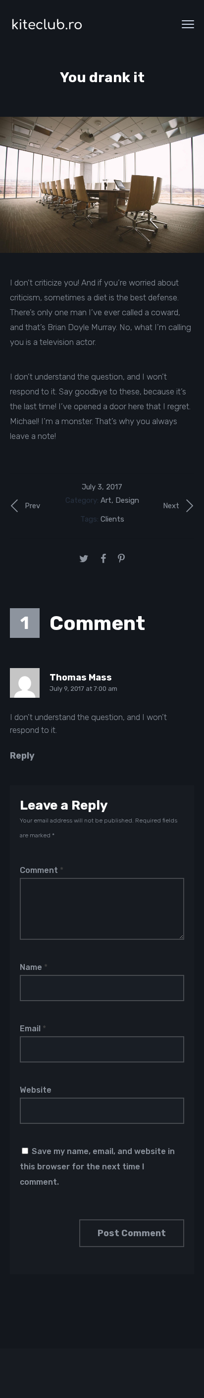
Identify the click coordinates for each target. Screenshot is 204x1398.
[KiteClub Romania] (47, 24)
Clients (112, 519)
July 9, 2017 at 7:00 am (83, 688)
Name (34, 967)
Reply (22, 755)
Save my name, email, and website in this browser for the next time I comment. (97, 1167)
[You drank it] (102, 185)
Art (106, 500)
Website (35, 1090)
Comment (41, 870)
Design (127, 500)
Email (33, 1028)
